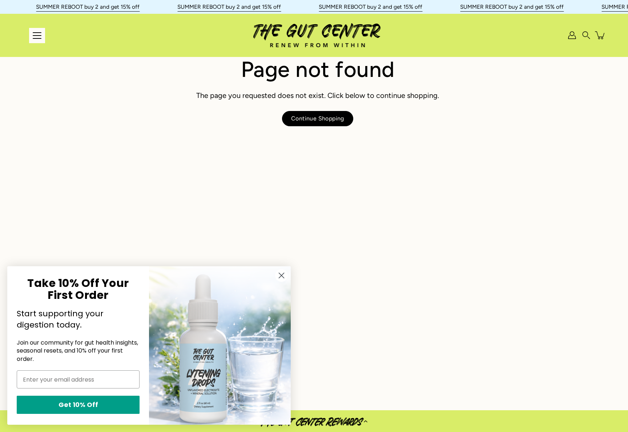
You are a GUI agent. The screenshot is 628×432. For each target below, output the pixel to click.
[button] (314, 421)
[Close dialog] (281, 275)
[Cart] (600, 35)
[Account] (572, 35)
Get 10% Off (78, 404)
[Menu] (37, 35)
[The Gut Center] (317, 35)
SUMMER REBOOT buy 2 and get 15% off (88, 6)
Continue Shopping (317, 118)
